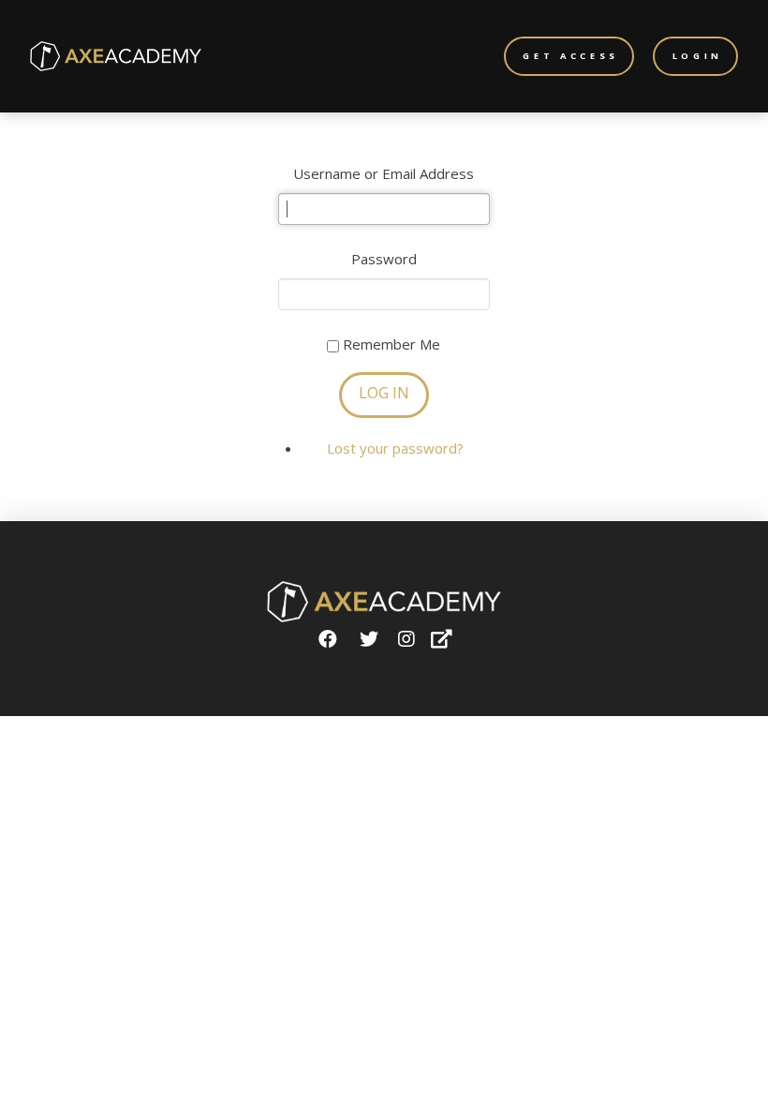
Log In (384, 392)
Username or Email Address (383, 173)
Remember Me (391, 344)
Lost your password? (395, 448)
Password (384, 258)
